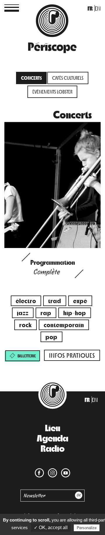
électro (26, 300)
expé (80, 300)
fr (90, 8)
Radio (52, 448)
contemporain (64, 324)
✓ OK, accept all (51, 527)
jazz (23, 312)
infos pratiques (72, 355)
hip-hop (74, 312)
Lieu (52, 427)
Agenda (52, 437)
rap (46, 312)
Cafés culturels (67, 78)
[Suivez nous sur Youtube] (64, 469)
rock (25, 324)
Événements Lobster (52, 91)
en (98, 8)
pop (51, 336)
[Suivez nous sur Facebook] (39, 469)
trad (54, 300)
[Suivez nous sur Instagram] (51, 469)
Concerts (31, 78)
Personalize (87, 528)
